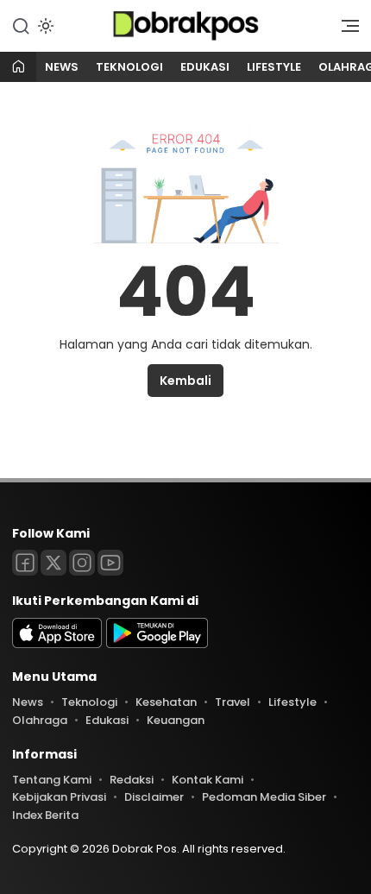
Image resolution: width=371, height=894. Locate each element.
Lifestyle (274, 67)
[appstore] (57, 644)
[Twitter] (53, 563)
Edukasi (205, 67)
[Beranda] (18, 68)
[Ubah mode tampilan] (44, 25)
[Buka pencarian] (20, 25)
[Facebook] (25, 563)
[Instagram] (82, 563)
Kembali (185, 380)
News (62, 67)
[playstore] (157, 644)
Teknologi (129, 67)
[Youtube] (110, 563)
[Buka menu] (344, 30)
